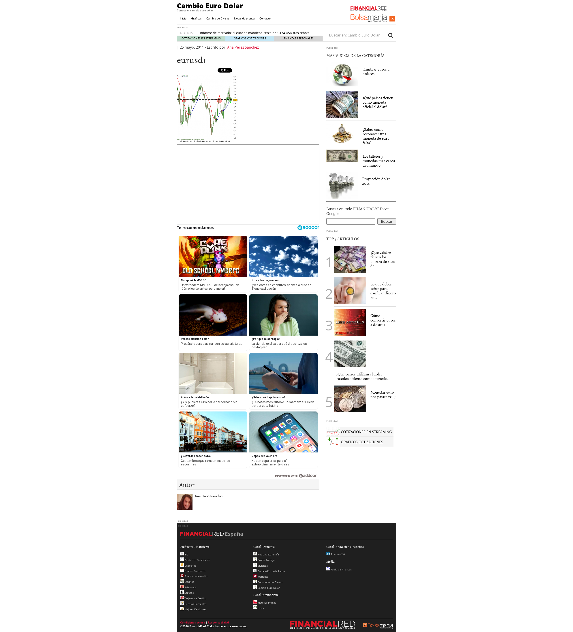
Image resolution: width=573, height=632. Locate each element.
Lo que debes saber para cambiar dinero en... (383, 290)
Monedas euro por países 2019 (383, 394)
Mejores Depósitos (195, 609)
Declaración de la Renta (271, 571)
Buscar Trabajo (266, 560)
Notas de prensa (244, 18)
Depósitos (190, 565)
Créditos (189, 581)
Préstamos (190, 587)
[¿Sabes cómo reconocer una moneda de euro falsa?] (342, 133)
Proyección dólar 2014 (376, 181)
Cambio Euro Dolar (210, 5)
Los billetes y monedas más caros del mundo (379, 160)
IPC (186, 554)
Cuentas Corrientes (195, 604)
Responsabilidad (218, 622)
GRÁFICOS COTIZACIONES (250, 38)
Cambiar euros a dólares (376, 71)
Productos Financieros (197, 560)
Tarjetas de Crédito (195, 598)
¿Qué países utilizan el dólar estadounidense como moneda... (362, 376)
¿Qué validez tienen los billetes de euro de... (382, 259)
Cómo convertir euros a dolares (383, 320)
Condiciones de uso (192, 622)
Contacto (265, 18)
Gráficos (196, 18)
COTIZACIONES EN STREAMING (201, 38)
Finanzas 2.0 (337, 554)
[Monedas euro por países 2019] (350, 399)
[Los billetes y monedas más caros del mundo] (342, 155)
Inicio (182, 18)
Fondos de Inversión (196, 576)
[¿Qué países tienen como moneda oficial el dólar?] (342, 104)
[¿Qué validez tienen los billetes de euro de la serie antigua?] (350, 259)
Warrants (262, 576)
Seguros (189, 592)
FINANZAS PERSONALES (299, 38)
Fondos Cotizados (194, 571)
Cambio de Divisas (217, 18)
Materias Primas (266, 602)
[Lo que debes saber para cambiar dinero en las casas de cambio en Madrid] (350, 290)
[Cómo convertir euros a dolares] (350, 321)
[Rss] (392, 19)
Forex (260, 608)
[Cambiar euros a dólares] (342, 74)
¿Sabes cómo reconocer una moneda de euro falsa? (376, 136)
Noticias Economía (268, 554)
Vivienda (262, 565)
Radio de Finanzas (341, 569)
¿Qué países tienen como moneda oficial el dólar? (378, 102)
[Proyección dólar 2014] (342, 185)
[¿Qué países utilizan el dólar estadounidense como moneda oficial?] (350, 354)
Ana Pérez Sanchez (243, 47)
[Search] (390, 35)
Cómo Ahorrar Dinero (269, 582)
